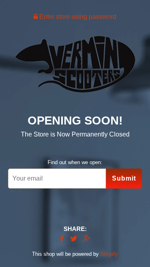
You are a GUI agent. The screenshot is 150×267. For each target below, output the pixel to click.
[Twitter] (73, 239)
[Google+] (86, 239)
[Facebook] (62, 239)
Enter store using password (77, 16)
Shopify (109, 254)
